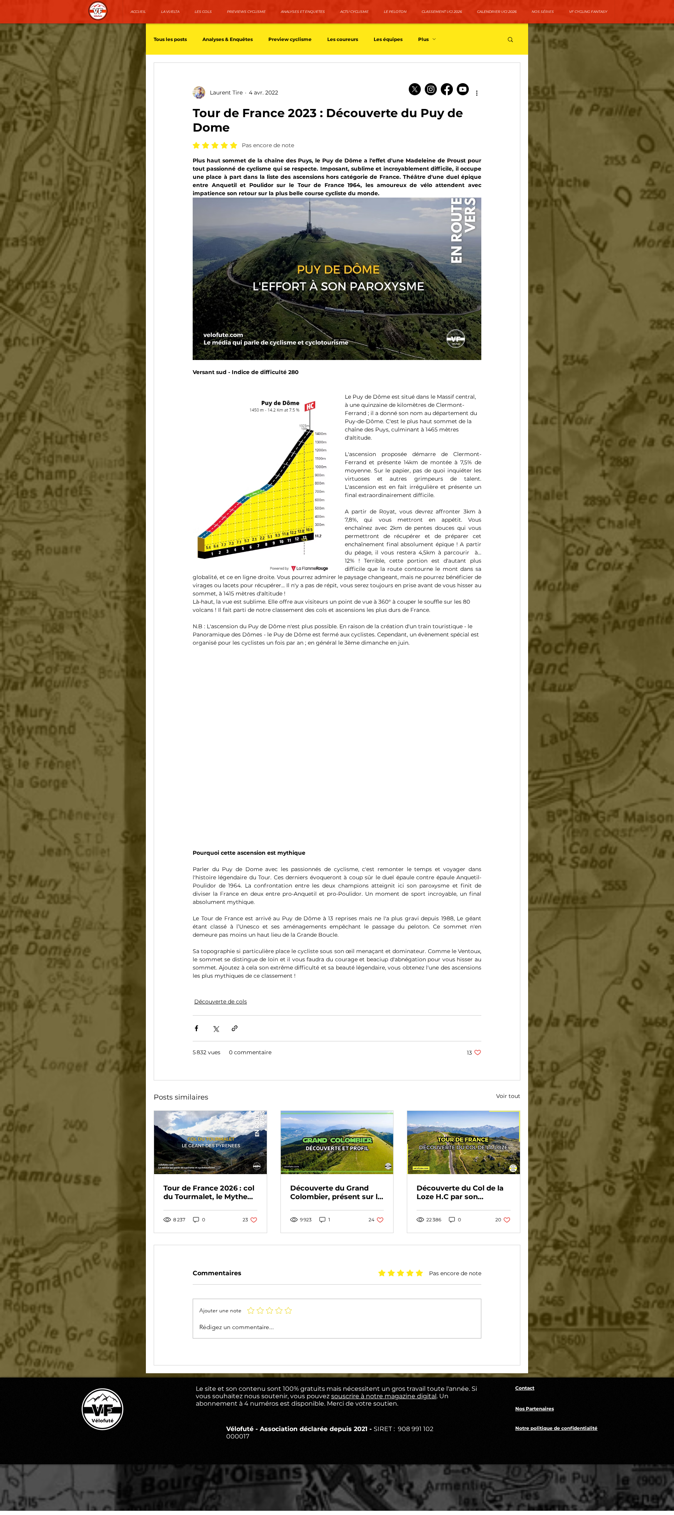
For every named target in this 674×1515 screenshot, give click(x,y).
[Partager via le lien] (234, 1028)
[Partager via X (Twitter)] (215, 1028)
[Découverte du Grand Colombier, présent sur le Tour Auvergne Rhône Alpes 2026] (337, 1142)
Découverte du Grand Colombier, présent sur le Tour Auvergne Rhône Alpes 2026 (336, 1192)
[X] (415, 89)
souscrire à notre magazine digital (383, 1396)
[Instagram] (431, 89)
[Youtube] (463, 89)
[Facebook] (447, 89)
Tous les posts (170, 39)
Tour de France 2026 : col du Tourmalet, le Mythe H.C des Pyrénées (208, 1192)
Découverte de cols (220, 1001)
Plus (423, 39)
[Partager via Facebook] (196, 1028)
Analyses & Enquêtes (227, 39)
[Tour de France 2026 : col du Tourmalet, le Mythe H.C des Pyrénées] (210, 1142)
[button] (510, 39)
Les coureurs (342, 39)
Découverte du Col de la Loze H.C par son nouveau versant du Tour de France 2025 (462, 1192)
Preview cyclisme (290, 39)
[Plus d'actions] (476, 92)
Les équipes (388, 39)
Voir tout (508, 1096)
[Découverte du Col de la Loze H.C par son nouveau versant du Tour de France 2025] (463, 1142)
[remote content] (337, 743)
